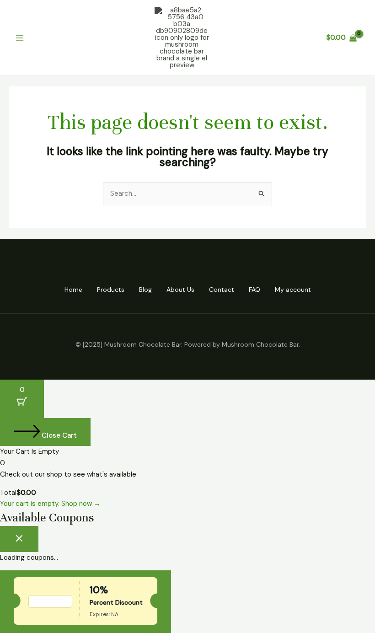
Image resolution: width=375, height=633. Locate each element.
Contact (221, 289)
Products (110, 289)
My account (293, 289)
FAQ (254, 289)
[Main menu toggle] (20, 38)
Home (73, 289)
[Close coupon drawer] (19, 539)
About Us (180, 289)
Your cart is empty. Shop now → (50, 503)
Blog (145, 289)
